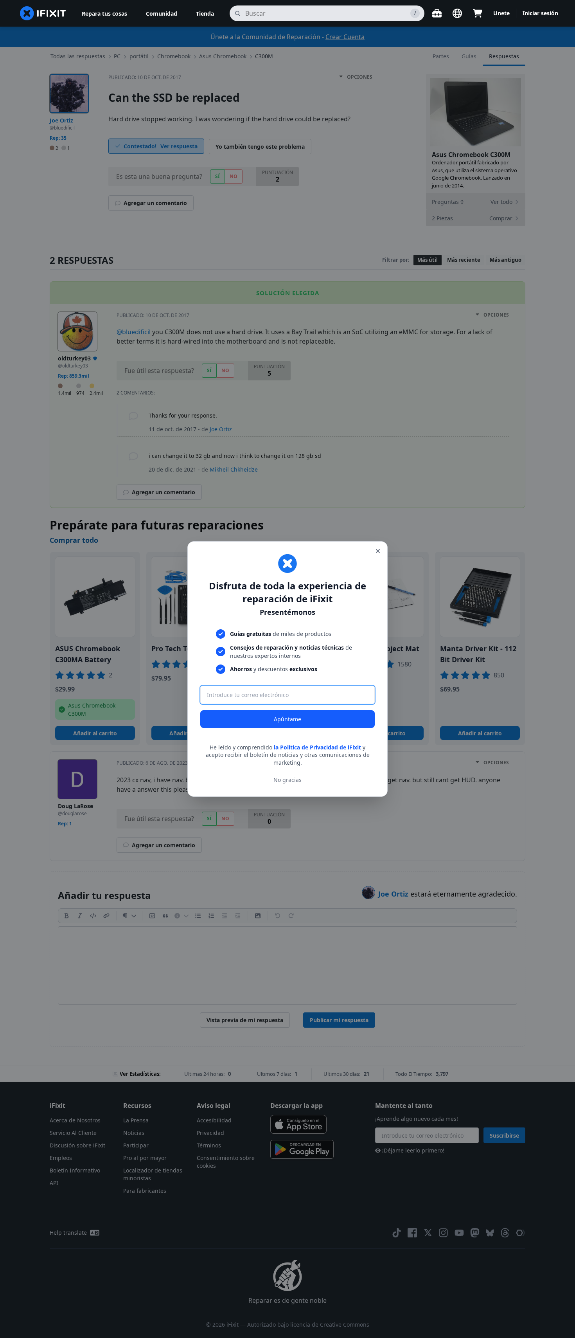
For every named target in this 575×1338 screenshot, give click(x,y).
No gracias (287, 779)
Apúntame (287, 719)
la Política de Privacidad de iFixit (317, 747)
